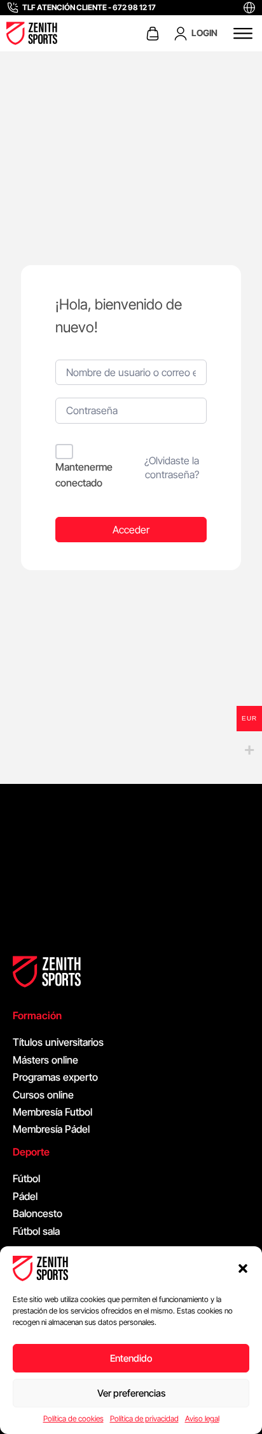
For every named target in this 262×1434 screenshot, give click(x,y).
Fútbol (26, 1178)
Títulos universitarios (58, 1042)
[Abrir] (242, 33)
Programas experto (55, 1077)
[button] (243, 1268)
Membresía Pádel (51, 1129)
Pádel (25, 1196)
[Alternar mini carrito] (152, 33)
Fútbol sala (36, 1231)
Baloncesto (37, 1213)
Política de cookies (73, 1418)
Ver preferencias (131, 1393)
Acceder (131, 529)
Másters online (45, 1059)
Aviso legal (202, 1418)
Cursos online (43, 1094)
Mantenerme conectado (84, 475)
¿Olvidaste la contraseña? (171, 467)
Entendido (131, 1358)
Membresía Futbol (52, 1111)
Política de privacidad (144, 1418)
